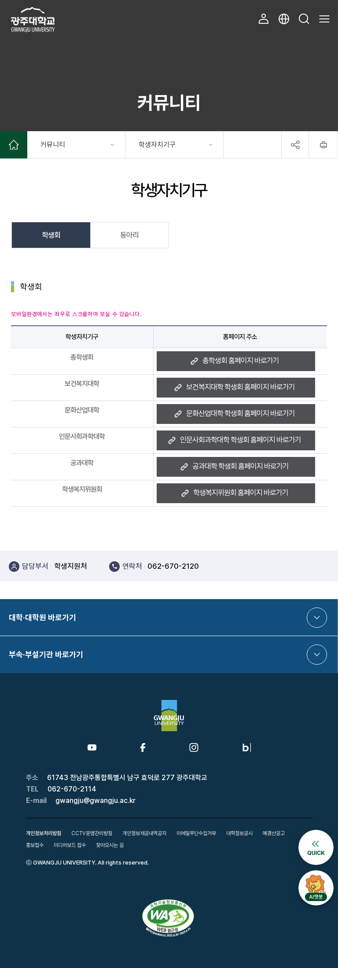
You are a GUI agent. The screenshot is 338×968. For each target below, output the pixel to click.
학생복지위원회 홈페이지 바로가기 (240, 492)
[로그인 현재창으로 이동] (264, 19)
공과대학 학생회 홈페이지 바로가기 (240, 466)
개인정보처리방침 (43, 833)
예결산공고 (274, 833)
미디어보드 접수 (70, 845)
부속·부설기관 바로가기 (46, 654)
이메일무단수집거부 (196, 833)
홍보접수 (35, 845)
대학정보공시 (239, 833)
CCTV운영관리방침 (91, 833)
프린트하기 (323, 144)
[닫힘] (295, 144)
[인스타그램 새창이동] (193, 747)
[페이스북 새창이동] (142, 747)
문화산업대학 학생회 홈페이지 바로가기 (240, 413)
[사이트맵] (324, 19)
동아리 (129, 235)
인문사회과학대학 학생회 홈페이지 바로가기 (240, 439)
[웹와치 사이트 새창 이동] (169, 902)
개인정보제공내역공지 (144, 833)
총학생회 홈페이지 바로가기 (240, 360)
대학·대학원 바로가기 (42, 617)
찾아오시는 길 (110, 845)
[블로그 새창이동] (246, 747)
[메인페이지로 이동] (13, 146)
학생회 (51, 235)
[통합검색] (304, 19)
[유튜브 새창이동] (92, 748)
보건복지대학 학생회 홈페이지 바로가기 (240, 387)
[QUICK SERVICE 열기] (316, 834)
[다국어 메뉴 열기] (284, 19)
